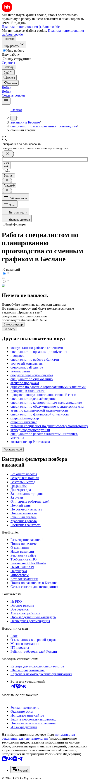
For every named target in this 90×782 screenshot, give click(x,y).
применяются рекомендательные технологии (38, 736)
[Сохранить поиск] (6, 165)
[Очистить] (8, 153)
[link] (9, 77)
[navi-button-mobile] (6, 101)
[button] (6, 87)
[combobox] (22, 144)
